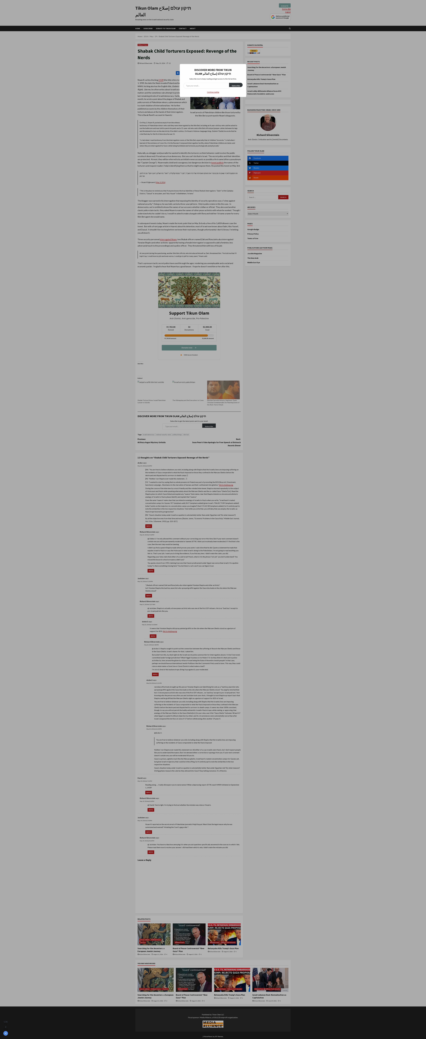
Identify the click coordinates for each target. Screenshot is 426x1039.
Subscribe (236, 86)
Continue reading (213, 92)
